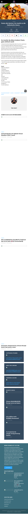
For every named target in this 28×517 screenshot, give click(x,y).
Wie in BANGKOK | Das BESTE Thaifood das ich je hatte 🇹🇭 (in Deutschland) (13, 240)
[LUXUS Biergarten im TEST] (8, 492)
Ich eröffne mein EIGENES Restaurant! (12, 417)
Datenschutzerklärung (8, 499)
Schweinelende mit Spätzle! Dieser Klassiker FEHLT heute (12, 134)
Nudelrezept (17, 92)
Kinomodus (11, 31)
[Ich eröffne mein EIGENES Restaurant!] (14, 411)
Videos (14, 21)
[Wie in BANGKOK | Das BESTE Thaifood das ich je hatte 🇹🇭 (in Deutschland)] (14, 187)
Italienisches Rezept (5, 92)
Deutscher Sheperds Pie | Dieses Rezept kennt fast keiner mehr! (13, 346)
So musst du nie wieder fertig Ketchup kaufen (13, 433)
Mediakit (6, 506)
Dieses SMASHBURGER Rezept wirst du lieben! (13, 402)
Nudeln (12, 92)
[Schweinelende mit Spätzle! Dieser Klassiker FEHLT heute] (14, 123)
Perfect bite (23, 92)
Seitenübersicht (7, 502)
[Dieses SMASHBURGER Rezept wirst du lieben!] (14, 396)
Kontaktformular (7, 501)
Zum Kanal (8, 467)
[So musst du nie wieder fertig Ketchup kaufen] (14, 426)
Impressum (6, 504)
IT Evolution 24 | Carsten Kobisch (14, 511)
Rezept (2, 94)
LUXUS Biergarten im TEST (18, 490)
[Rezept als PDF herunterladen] (25, 91)
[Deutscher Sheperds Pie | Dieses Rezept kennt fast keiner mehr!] (14, 294)
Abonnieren (17, 31)
